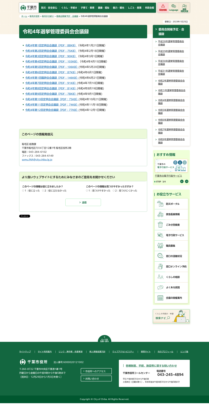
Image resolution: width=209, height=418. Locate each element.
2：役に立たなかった (56, 190)
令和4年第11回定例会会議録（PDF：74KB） (52, 104)
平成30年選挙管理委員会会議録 (171, 62)
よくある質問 (173, 287)
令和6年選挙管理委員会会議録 (171, 121)
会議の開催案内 (174, 298)
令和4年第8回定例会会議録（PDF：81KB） (51, 88)
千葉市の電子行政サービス (168, 176)
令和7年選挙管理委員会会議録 (171, 131)
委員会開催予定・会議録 (67, 16)
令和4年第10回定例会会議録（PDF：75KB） (52, 99)
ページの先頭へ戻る (104, 340)
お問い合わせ (92, 379)
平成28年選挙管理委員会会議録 (171, 43)
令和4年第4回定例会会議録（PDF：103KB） (52, 61)
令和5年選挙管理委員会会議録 (171, 111)
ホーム (24, 16)
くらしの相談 (173, 277)
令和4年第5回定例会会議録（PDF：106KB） (52, 67)
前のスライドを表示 (182, 181)
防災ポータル (173, 204)
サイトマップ (25, 352)
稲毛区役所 (35, 16)
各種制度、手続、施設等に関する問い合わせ (151, 365)
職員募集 (170, 246)
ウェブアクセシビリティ (123, 352)
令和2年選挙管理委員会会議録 (171, 82)
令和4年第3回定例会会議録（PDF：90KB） (51, 56)
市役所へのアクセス (95, 371)
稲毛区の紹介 (48, 16)
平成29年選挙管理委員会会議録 (171, 53)
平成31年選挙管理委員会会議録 (171, 72)
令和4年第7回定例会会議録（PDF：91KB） (51, 83)
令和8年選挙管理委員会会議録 (171, 141)
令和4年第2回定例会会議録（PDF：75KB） (51, 51)
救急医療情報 (173, 214)
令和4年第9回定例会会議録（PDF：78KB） (51, 94)
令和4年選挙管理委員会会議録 (171, 101)
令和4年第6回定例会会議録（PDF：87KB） (51, 72)
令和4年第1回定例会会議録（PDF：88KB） (51, 45)
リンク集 (184, 352)
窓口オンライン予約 (176, 266)
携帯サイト (146, 352)
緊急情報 (163, 10)
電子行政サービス (175, 235)
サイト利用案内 (45, 352)
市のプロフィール (165, 352)
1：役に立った (32, 190)
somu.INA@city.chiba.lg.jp (37, 159)
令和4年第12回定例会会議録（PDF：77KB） (52, 110)
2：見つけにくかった (126, 190)
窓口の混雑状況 (174, 256)
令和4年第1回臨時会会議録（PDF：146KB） (52, 77)
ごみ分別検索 (173, 225)
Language (173, 10)
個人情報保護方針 (97, 352)
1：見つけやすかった (99, 190)
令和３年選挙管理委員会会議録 (171, 92)
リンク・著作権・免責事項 (70, 352)
